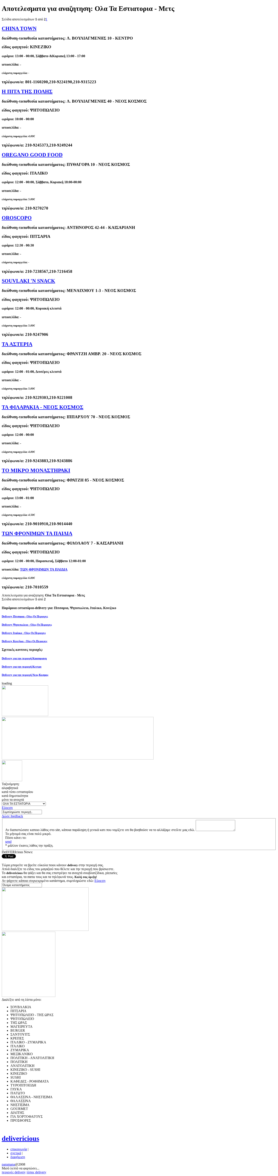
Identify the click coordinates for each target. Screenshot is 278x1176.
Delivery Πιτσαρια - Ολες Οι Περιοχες (25, 616)
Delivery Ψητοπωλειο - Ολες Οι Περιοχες (27, 624)
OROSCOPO (17, 218)
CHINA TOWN (19, 28)
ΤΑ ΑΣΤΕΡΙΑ (17, 344)
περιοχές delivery (14, 1172)
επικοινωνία (18, 1149)
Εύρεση (7, 808)
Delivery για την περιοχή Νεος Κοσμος (25, 674)
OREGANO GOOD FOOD (32, 155)
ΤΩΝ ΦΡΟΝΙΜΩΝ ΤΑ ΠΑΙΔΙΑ (37, 533)
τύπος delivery (36, 1172)
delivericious (20, 1138)
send (8, 841)
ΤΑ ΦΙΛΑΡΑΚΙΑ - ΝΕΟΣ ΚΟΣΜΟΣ (42, 407)
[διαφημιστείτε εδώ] (25, 715)
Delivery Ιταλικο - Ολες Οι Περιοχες (24, 633)
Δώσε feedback (12, 816)
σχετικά (15, 1153)
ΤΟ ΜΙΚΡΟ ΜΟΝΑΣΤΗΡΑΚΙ (36, 470)
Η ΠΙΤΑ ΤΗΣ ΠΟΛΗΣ (27, 91)
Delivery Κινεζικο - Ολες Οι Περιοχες (24, 641)
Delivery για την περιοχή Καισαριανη (24, 658)
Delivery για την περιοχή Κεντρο (21, 666)
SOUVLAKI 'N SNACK (28, 281)
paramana (8, 1164)
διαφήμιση (17, 1157)
